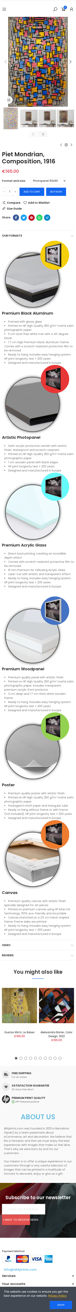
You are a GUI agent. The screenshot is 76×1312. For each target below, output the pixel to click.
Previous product (61, 145)
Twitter (24, 217)
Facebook (16, 217)
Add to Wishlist (39, 203)
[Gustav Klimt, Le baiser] (19, 1005)
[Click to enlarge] (9, 100)
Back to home (66, 145)
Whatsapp (39, 217)
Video (6, 945)
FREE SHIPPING (21, 1073)
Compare (13, 203)
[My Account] (71, 9)
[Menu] (4, 9)
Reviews (8, 955)
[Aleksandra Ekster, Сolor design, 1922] (56, 1005)
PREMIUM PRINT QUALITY (28, 1098)
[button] (6, 62)
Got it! (61, 1305)
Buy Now (56, 192)
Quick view (27, 1006)
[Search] (55, 9)
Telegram (47, 217)
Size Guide (14, 209)
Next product (71, 145)
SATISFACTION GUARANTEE (30, 1086)
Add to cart (32, 192)
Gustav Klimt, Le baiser (19, 1032)
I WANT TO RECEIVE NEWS (16, 1219)
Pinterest (31, 217)
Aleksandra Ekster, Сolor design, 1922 (56, 1034)
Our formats (12, 236)
